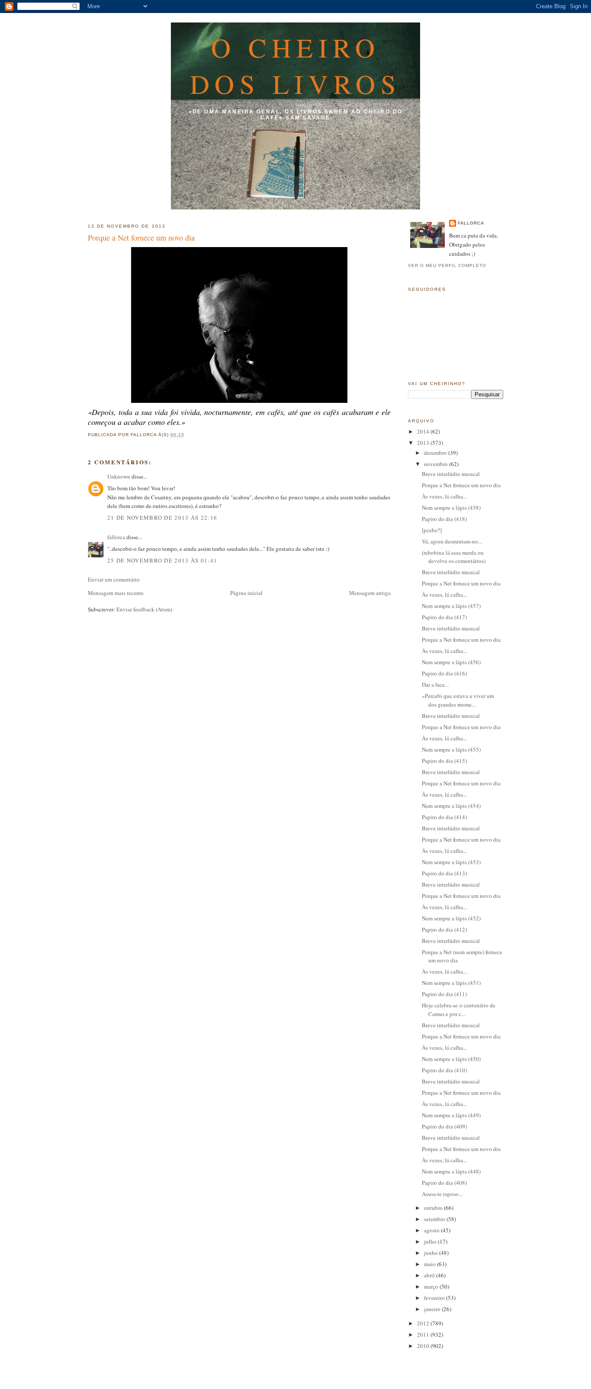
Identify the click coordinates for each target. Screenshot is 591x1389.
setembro (435, 1219)
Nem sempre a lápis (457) (451, 606)
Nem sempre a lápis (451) (451, 983)
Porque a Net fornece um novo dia (141, 237)
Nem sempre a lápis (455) (451, 749)
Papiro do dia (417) (444, 617)
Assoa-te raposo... (442, 1194)
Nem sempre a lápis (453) (451, 862)
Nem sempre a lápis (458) (451, 507)
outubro (434, 1208)
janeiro (433, 1309)
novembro (436, 464)
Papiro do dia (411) (444, 994)
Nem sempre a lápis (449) (451, 1115)
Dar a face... (435, 684)
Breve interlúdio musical (451, 474)
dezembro (436, 453)
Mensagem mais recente (116, 593)
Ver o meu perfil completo (447, 265)
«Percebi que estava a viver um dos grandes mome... (458, 700)
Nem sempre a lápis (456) (451, 662)
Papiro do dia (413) (444, 873)
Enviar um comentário (114, 579)
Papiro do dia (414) (444, 817)
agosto (432, 1230)
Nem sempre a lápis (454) (451, 806)
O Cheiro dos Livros (295, 65)
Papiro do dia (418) (444, 519)
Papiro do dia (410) (444, 1070)
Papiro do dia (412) (444, 929)
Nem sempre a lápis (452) (451, 918)
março (432, 1286)
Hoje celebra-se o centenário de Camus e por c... (458, 1009)
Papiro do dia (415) (444, 761)
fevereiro (435, 1298)
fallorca (116, 537)
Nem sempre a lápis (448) (451, 1171)
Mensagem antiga (370, 593)
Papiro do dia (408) (444, 1182)
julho (431, 1241)
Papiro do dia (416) (444, 673)
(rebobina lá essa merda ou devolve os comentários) (453, 557)
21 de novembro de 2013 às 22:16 (162, 517)
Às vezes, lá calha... (444, 496)
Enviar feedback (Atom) (144, 609)
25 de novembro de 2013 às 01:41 (162, 560)
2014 (423, 431)
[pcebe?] (432, 530)
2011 (423, 1334)
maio (430, 1264)
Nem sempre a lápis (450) (451, 1059)
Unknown (118, 476)
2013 (423, 443)
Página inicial (246, 593)
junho (431, 1253)
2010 (423, 1346)
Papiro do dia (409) (444, 1126)
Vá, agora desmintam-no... (452, 541)
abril (430, 1275)
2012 (423, 1323)
